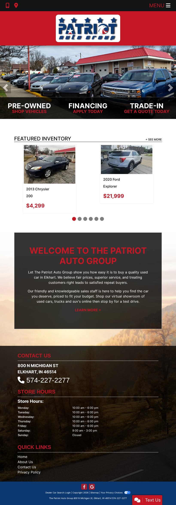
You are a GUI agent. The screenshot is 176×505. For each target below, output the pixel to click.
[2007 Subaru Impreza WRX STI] (49, 159)
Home (22, 446)
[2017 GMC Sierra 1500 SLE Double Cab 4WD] (126, 159)
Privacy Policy (29, 461)
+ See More (154, 139)
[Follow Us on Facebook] (84, 476)
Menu (157, 5)
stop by (107, 291)
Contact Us (27, 456)
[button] (5, 87)
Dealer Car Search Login (58, 482)
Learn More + (88, 300)
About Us (25, 451)
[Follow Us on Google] (92, 476)
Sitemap (94, 482)
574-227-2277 (48, 370)
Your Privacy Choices (112, 482)
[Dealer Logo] (88, 28)
